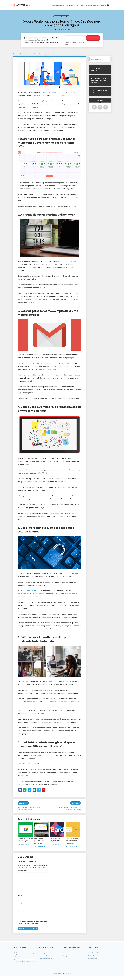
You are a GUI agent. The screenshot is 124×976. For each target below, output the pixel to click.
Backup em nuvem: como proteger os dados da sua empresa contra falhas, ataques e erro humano (24, 955)
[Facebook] (20, 790)
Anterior (23, 803)
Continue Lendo (23, 844)
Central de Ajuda (93, 953)
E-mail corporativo (69, 953)
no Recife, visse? (68, 973)
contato (28, 781)
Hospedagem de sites (72, 5)
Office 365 (35, 116)
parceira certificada (34, 769)
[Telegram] (39, 790)
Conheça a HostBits (99, 5)
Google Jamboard (64, 482)
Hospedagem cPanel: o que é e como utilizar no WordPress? (30, 808)
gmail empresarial (44, 363)
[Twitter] (29, 790)
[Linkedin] (34, 790)
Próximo (75, 803)
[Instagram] (100, 107)
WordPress (83, 5)
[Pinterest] (43, 790)
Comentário (22, 871)
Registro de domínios (45, 959)
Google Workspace (58, 5)
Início (16, 54)
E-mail (20, 903)
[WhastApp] (24, 790)
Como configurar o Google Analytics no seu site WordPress (69, 808)
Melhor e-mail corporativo (96, 69)
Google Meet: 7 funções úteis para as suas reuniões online (25, 840)
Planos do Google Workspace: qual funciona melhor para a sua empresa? (41, 841)
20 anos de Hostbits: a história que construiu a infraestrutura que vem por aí (25, 962)
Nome (20, 895)
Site (19, 911)
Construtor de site (44, 956)
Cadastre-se (92, 38)
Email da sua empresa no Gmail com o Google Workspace (99, 80)
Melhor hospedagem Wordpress (100, 91)
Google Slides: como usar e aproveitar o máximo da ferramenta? (72, 841)
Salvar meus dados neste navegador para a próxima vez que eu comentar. (33, 923)
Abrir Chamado (93, 959)
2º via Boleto (92, 956)
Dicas (90, 5)
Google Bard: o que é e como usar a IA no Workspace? (56, 840)
